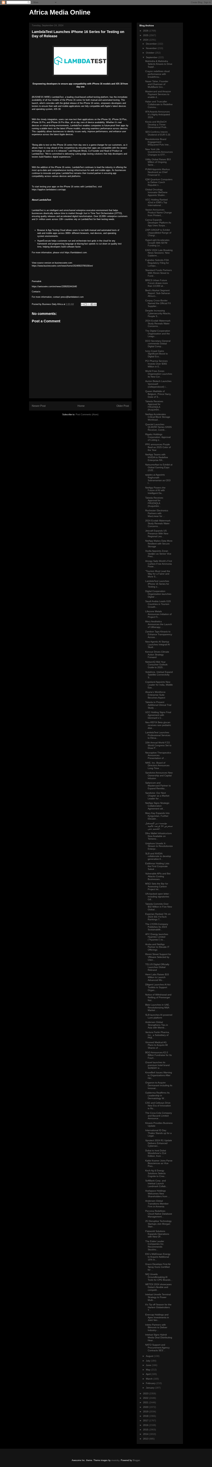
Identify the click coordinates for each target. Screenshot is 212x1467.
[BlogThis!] (85, 304)
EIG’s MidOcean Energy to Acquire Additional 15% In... (157, 1257)
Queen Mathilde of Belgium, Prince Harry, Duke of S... (158, 394)
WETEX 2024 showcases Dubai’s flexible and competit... (158, 1287)
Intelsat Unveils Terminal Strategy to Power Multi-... (158, 1297)
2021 (146, 1402)
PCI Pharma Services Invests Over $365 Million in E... (156, 364)
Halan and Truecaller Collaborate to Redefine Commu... (159, 104)
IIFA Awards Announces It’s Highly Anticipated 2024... (157, 114)
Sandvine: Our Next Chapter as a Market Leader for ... (157, 796)
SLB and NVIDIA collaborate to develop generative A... (158, 856)
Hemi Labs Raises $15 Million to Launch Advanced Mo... (157, 977)
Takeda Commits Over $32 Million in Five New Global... (158, 907)
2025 (146, 35)
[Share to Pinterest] (95, 304)
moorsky (115, 1460)
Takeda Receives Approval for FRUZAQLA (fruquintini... (154, 405)
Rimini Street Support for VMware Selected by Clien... (158, 957)
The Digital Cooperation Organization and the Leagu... (157, 333)
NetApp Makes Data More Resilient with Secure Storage (158, 543)
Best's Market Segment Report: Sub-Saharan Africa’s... (157, 293)
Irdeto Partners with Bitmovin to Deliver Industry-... (156, 1327)
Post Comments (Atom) (87, 414)
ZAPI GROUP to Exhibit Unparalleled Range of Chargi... (158, 233)
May (148, 1369)
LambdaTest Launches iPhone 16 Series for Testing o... (157, 584)
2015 (146, 1429)
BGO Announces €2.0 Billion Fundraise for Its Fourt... (158, 1055)
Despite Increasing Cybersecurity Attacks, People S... (158, 313)
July (148, 1360)
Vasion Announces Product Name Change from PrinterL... (158, 212)
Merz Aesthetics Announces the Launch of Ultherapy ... (158, 624)
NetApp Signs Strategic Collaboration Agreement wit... (157, 806)
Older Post (122, 405)
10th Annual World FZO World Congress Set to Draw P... (158, 745)
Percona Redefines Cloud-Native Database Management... (158, 1214)
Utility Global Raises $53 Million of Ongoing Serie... (158, 162)
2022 (146, 1398)
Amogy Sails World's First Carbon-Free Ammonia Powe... (158, 564)
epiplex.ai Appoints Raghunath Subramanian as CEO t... (158, 478)
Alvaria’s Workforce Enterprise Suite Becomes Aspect (155, 695)
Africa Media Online (59, 12)
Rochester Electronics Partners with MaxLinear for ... (156, 513)
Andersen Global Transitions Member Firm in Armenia (157, 1204)
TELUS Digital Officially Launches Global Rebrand (157, 967)
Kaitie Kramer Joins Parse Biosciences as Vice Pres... (158, 1163)
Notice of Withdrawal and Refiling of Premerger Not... (158, 997)
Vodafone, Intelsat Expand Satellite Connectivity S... (159, 675)
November (152, 48)
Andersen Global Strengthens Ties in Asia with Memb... (156, 1025)
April (148, 1374)
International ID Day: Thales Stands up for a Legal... (158, 1133)
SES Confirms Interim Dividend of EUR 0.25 (157, 133)
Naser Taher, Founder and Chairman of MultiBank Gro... (156, 84)
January (150, 1387)
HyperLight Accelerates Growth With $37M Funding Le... (157, 243)
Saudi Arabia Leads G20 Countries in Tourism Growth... (158, 604)
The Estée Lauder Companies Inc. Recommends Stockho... (154, 1245)
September (152, 57)
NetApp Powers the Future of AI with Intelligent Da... (155, 490)
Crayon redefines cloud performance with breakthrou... (157, 74)
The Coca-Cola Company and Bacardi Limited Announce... (158, 1116)
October (150, 52)
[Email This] (82, 304)
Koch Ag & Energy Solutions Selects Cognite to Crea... (155, 1173)
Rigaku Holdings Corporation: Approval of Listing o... (158, 437)
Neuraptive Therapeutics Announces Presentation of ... (158, 755)
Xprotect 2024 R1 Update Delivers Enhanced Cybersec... (158, 1143)
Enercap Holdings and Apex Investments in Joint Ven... (157, 1317)
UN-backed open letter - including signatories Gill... (157, 896)
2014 (146, 1434)
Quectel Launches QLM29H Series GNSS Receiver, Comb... (158, 427)
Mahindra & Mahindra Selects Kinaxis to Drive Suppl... (158, 64)
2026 (146, 30)
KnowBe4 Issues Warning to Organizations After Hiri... (158, 1075)
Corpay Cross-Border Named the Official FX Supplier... (158, 303)
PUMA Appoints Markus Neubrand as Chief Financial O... (157, 172)
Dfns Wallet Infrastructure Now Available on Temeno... (158, 836)
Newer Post (39, 405)
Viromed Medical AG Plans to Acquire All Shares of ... (156, 1045)
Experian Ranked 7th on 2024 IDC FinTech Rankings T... (158, 917)
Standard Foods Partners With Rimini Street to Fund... (158, 273)
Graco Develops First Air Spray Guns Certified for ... (158, 1267)
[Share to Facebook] (92, 304)
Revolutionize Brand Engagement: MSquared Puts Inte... (158, 142)
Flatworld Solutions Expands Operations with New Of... (157, 1234)
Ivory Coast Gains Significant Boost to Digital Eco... (156, 354)
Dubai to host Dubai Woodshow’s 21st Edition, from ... (155, 1153)
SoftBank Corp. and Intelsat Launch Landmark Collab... (156, 1183)
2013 (146, 1438)
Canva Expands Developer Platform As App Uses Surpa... (158, 222)
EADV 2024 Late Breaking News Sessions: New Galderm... (159, 253)
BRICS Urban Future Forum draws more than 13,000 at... (156, 283)
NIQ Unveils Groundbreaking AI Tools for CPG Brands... (158, 1277)
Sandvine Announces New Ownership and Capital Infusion (159, 775)
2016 (146, 1425)
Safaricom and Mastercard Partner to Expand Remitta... (158, 785)
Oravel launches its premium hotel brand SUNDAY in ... (157, 1065)
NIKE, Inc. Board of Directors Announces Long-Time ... (157, 765)
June (149, 1365)
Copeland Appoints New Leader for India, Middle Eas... (159, 685)
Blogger (136, 1460)
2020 (146, 1407)
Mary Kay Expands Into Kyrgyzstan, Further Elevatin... (157, 816)
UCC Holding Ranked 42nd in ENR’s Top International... (156, 202)
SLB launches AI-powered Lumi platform (158, 1016)
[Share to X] (88, 304)
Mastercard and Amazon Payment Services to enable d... (158, 94)
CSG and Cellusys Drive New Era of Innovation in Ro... (158, 1105)
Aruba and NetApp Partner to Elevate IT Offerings (157, 947)
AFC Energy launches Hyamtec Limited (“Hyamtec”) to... (156, 937)
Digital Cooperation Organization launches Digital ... (158, 594)
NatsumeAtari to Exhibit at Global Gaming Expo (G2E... (158, 467)
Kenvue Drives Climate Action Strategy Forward (157, 654)
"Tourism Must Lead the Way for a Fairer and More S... (157, 574)
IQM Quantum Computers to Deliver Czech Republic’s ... (158, 182)
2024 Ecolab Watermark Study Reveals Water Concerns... (157, 323)
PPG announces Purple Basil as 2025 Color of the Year (158, 447)
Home (81, 405)
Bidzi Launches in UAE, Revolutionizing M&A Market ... (157, 1007)
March (149, 1378)
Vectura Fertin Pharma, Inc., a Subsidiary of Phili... (157, 1035)
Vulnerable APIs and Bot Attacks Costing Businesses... (157, 876)
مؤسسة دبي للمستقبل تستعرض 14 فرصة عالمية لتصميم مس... (159, 826)
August (150, 1356)
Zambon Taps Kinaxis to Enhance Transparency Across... (158, 634)
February (151, 1383)
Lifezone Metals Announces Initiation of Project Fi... (158, 614)
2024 (146, 39)
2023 (146, 1393)
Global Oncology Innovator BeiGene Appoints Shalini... (156, 192)
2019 (146, 1411)
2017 (146, 1420)
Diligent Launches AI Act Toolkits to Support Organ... (157, 987)
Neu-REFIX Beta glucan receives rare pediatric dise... (158, 725)
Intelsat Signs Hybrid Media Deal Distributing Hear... (158, 1337)
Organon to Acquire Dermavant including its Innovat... (158, 1085)
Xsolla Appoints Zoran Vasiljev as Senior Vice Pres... (158, 554)
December (152, 43)
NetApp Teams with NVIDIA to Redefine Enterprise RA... (156, 457)
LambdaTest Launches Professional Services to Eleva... (157, 735)
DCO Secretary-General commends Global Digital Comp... (157, 344)
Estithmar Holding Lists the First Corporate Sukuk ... (157, 866)
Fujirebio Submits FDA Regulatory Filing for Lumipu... (157, 263)
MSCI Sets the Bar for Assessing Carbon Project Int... (156, 886)
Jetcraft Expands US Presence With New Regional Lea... (156, 533)
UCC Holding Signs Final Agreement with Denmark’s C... (158, 715)
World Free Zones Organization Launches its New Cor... (158, 374)
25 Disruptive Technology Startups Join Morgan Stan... (158, 1224)
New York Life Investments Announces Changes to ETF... (159, 152)
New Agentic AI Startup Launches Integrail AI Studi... (157, 644)
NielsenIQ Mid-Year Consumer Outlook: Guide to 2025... (156, 665)
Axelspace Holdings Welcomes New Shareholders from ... (157, 1193)
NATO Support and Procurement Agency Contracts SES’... (157, 1347)
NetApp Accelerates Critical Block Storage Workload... (157, 417)
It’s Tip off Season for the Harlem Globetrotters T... (158, 1307)
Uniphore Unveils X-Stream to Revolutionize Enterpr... (159, 846)
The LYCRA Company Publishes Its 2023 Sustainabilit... (156, 927)
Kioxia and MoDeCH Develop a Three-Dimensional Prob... (156, 124)
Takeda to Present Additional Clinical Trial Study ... (158, 705)
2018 (146, 1416)
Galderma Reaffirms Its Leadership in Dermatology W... (157, 1095)
